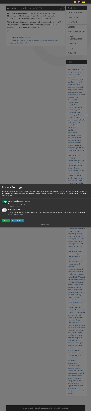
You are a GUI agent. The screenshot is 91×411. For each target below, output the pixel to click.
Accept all (6, 220)
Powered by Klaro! (45, 224)
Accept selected (17, 220)
